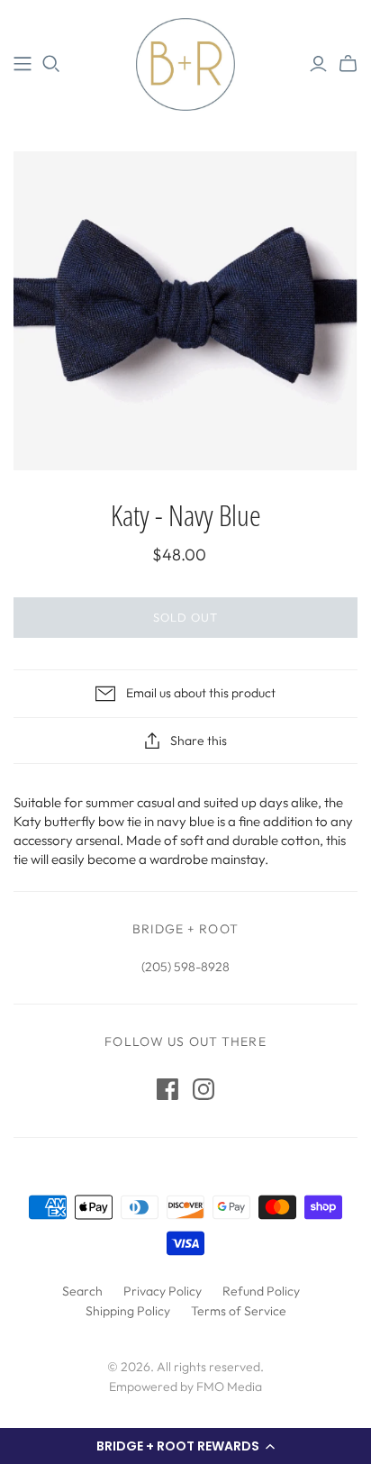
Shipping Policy (128, 1311)
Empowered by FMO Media (185, 1386)
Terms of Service (238, 1311)
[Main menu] (23, 64)
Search (82, 1291)
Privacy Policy (162, 1291)
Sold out (185, 617)
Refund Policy (261, 1291)
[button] (185, 1446)
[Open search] (51, 64)
